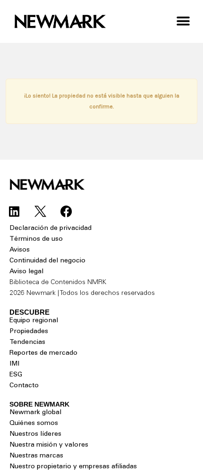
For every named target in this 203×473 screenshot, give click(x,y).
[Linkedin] (14, 211)
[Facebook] (66, 211)
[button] (183, 21)
